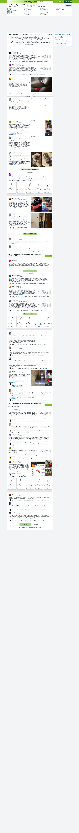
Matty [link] (13, 174)
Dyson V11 (19, 323)
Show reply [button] (36, 251)
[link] (10, 53)
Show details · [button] (16, 86)
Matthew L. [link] (14, 434)
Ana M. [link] (13, 503)
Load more (25, 524)
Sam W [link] (13, 494)
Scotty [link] (13, 461)
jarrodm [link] (13, 409)
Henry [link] (13, 198)
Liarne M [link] (13, 423)
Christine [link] (13, 300)
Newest (35, 524)
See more (63, 45)
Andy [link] (13, 52)
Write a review (68, 1)
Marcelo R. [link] (14, 286)
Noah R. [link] (12, 36)
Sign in (61, 1)
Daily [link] (8, 9)
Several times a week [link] (11, 10)
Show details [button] (33, 59)
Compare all (48, 255)
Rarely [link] (8, 13)
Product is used (25, 34)
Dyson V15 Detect (30, 189)
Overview (50, 34)
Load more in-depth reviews (30, 233)
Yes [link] (24, 9)
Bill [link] (12, 245)
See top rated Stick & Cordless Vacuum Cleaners (30, 527)
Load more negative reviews (30, 313)
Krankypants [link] (14, 214)
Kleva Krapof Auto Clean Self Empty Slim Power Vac (20, 190)
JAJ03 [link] (13, 137)
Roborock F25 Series (47, 190)
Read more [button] (46, 61)
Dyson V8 (10, 323)
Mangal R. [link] (14, 64)
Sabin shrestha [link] (13, 39)
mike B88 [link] (13, 371)
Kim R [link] (13, 447)
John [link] (12, 358)
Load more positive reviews (30, 270)
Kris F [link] (13, 389)
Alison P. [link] (12, 38)
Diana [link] (13, 512)
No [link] (28, 9)
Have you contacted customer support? (43, 93)
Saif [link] (12, 238)
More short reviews (29, 44)
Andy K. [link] (13, 98)
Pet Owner (32, 34)
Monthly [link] (9, 12)
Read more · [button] (15, 109)
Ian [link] (12, 78)
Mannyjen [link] (14, 152)
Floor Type (37, 34)
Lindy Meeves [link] (13, 41)
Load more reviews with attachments (30, 169)
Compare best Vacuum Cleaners (30, 195)
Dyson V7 (10, 189)
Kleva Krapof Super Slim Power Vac (38, 190)
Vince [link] (13, 347)
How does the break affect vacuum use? (25, 93)
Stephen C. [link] (14, 275)
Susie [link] (13, 260)
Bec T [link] (11, 37)
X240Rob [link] (13, 333)
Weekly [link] (8, 11)
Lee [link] (11, 42)
